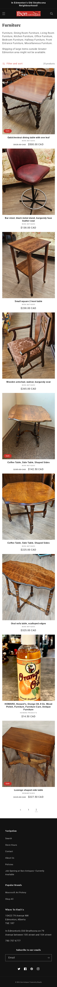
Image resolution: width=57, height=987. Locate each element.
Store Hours (11, 845)
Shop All (9, 899)
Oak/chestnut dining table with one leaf (28, 137)
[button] (3, 13)
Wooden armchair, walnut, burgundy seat (28, 382)
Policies (9, 864)
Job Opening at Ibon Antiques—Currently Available (24, 873)
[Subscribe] (48, 957)
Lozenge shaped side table (28, 790)
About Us (9, 858)
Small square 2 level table (28, 301)
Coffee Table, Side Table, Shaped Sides (28, 462)
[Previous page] (20, 810)
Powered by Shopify (36, 982)
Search (8, 838)
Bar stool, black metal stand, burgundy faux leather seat (28, 219)
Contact (9, 851)
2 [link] (36, 809)
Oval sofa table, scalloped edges (28, 623)
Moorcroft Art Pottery (15, 892)
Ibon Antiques (24, 982)
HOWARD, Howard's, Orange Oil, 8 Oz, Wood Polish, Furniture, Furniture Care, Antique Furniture (28, 707)
